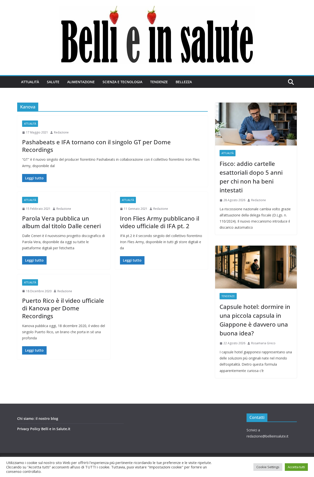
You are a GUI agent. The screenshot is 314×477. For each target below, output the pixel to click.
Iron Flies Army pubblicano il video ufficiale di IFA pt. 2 (159, 222)
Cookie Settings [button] (267, 467)
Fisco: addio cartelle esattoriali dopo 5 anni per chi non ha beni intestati (251, 176)
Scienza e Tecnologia (122, 82)
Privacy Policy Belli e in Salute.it (43, 428)
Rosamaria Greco (263, 343)
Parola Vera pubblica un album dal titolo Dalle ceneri (61, 222)
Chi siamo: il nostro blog (37, 418)
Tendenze (159, 82)
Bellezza (184, 82)
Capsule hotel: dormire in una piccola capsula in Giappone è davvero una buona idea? (255, 320)
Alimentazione (81, 82)
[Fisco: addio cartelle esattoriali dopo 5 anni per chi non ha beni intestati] (256, 124)
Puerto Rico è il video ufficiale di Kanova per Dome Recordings (63, 308)
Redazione (61, 132)
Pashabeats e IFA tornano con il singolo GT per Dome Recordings (96, 146)
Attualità (30, 82)
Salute (53, 82)
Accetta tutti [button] (296, 467)
